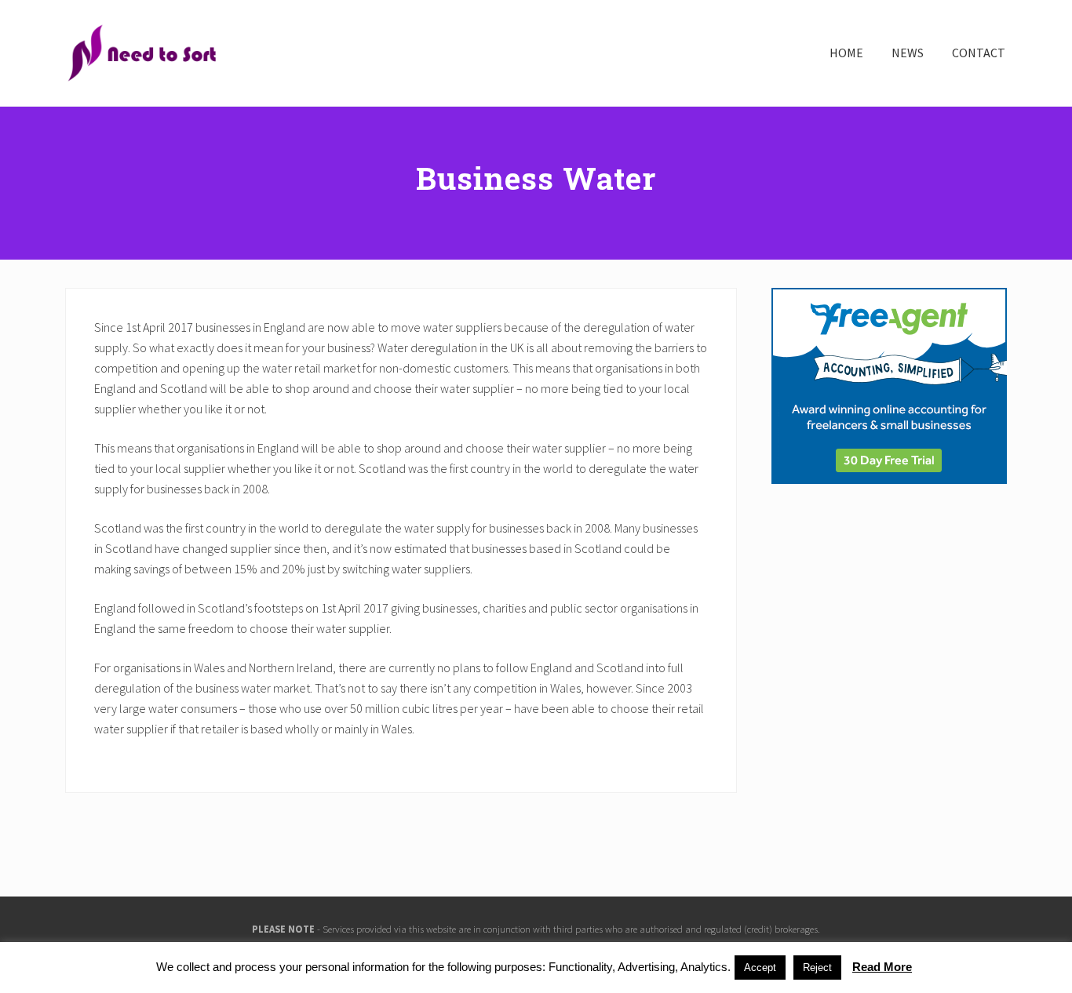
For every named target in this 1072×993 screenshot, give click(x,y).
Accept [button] (760, 967)
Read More (882, 966)
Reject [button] (817, 967)
